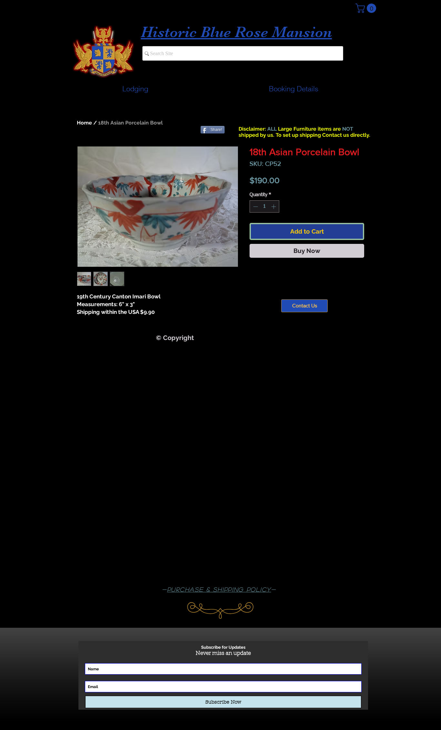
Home (84, 123)
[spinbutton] (264, 207)
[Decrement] (255, 207)
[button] (366, 8)
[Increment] (274, 207)
